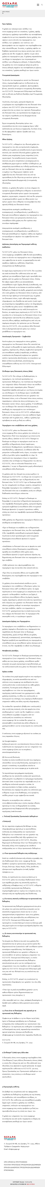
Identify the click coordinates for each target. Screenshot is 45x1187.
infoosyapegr (14, 1149)
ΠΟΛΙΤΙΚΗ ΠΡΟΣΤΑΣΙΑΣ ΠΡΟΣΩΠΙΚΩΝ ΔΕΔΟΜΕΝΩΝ (22, 1165)
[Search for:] (41, 5)
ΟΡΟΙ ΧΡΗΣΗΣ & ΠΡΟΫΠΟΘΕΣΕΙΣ (15, 1162)
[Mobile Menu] (38, 5)
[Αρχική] (2, 13)
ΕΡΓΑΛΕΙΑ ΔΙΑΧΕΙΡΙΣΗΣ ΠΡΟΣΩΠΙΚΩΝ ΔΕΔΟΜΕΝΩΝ (22, 1167)
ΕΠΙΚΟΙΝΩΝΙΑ (9, 1170)
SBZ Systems (31, 1184)
